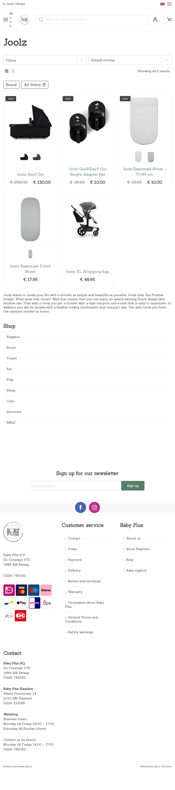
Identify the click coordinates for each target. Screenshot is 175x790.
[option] (24, 157)
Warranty (75, 592)
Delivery (74, 570)
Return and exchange (84, 581)
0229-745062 (14, 576)
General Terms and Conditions (81, 619)
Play (10, 380)
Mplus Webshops (163, 766)
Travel (12, 358)
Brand (11, 85)
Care (10, 401)
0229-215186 (14, 703)
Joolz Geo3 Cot (30, 142)
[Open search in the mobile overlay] (92, 19)
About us (133, 538)
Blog (129, 560)
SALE (11, 422)
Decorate (14, 412)
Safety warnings (80, 632)
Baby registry (136, 570)
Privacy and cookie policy (17, 766)
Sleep (11, 390)
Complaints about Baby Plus (84, 604)
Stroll (11, 347)
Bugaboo (13, 337)
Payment (75, 560)
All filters (32, 85)
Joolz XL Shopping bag (87, 239)
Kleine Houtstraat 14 (19, 693)
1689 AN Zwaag (16, 673)
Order (72, 549)
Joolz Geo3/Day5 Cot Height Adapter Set (87, 142)
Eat (9, 369)
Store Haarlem (138, 549)
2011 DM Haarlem (17, 698)
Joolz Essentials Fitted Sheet (30, 239)
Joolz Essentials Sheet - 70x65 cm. (144, 142)
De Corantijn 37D (16, 668)
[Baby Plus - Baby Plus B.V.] (26, 19)
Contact (74, 538)
